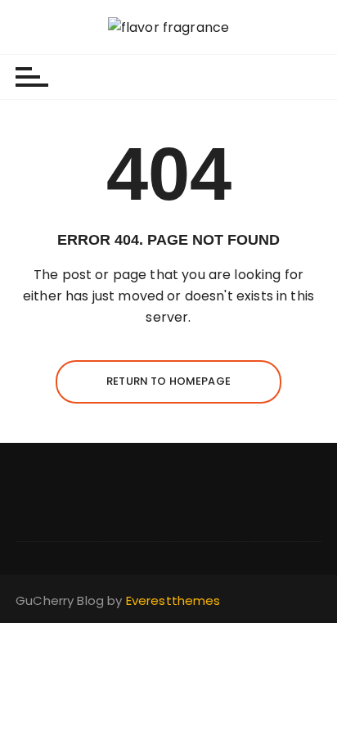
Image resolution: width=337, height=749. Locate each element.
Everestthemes (173, 600)
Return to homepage (168, 381)
